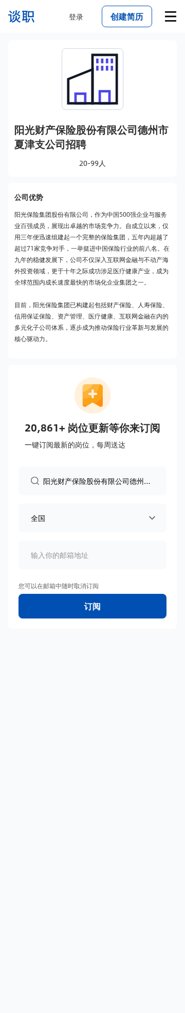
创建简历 (126, 16)
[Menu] (170, 16)
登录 (76, 16)
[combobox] (98, 480)
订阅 (92, 605)
